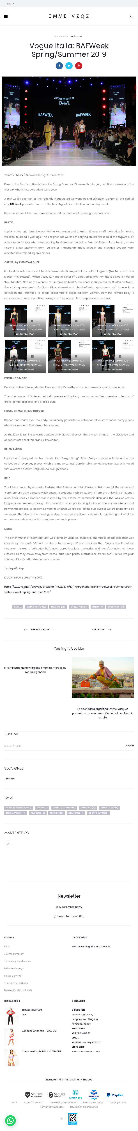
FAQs (7, 946)
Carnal (18, 607)
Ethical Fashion (79, 607)
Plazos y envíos (12, 975)
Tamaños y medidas (16, 983)
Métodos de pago (14, 968)
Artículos (76, 36)
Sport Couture (116, 607)
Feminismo (97, 607)
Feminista (56, 813)
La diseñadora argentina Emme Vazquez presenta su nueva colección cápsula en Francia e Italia (102, 713)
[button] (10, 1120)
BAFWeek (16, 204)
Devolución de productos (18, 990)
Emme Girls (88, 807)
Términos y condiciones (17, 961)
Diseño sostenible (36, 607)
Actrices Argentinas (18, 807)
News (19, 175)
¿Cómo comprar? (14, 953)
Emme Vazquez (58, 607)
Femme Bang (76, 813)
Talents (9, 175)
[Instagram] (8, 843)
